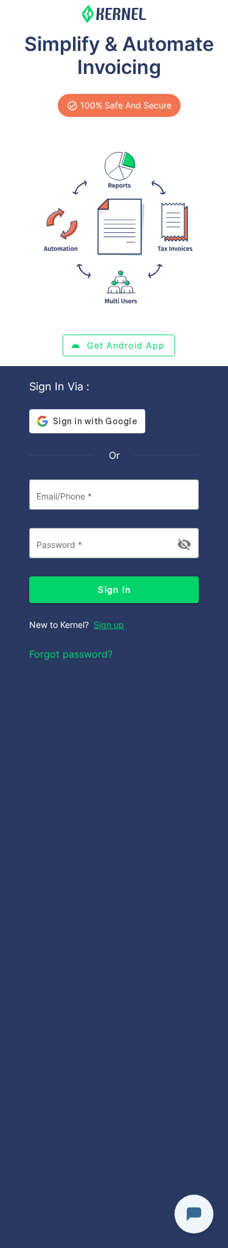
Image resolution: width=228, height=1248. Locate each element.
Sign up (109, 624)
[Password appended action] (184, 544)
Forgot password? (70, 654)
